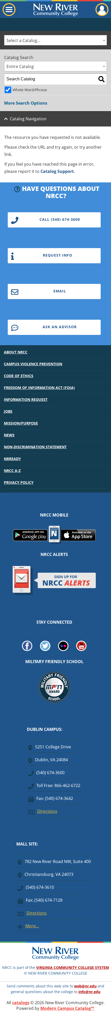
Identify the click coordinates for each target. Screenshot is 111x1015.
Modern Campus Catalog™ (67, 1008)
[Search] (101, 79)
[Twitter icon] (45, 649)
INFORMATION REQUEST (25, 399)
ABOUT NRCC (15, 352)
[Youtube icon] (81, 649)
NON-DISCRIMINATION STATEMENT (35, 446)
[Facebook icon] (27, 649)
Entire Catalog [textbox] (20, 66)
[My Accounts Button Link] (102, 14)
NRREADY (12, 458)
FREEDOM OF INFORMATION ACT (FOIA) (39, 387)
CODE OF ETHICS (18, 375)
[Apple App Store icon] (78, 539)
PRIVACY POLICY (19, 482)
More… (32, 926)
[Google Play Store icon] (30, 539)
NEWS (9, 435)
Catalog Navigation (28, 119)
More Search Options (25, 103)
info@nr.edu (89, 991)
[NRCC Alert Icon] (54, 594)
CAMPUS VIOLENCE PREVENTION (33, 363)
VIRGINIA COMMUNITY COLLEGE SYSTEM (72, 967)
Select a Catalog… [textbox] (23, 40)
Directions (47, 811)
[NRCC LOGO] (55, 959)
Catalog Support (57, 171)
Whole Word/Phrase (30, 89)
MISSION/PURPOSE (21, 423)
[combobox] (55, 40)
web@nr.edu (85, 986)
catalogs (20, 1002)
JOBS (8, 411)
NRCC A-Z (12, 470)
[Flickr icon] (63, 649)
